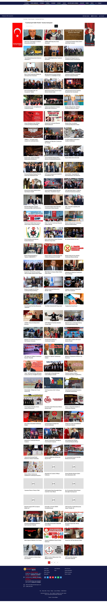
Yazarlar (102, 15)
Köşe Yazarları (47, 573)
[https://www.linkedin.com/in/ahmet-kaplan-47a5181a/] (55, 578)
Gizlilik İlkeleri (63, 591)
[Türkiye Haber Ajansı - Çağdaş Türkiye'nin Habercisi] (29, 569)
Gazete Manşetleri (68, 571)
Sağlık (64, 3)
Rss (40, 591)
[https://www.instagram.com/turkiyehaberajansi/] (50, 578)
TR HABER (26, 3)
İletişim (52, 591)
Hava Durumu (67, 569)
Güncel (47, 3)
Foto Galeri (94, 15)
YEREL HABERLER (34, 3)
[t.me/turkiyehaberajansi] (61, 578)
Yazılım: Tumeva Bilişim (53, 598)
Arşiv (55, 571)
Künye (48, 591)
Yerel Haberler (57, 569)
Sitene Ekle (44, 591)
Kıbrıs (87, 3)
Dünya (92, 3)
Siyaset (59, 3)
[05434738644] (58, 578)
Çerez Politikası (57, 591)
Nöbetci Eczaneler (68, 573)
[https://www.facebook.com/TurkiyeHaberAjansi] (45, 578)
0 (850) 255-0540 (29, 587)
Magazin (82, 3)
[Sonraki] (57, 563)
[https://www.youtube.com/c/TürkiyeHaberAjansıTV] (53, 578)
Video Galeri (86, 15)
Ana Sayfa (25, 19)
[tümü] (95, 3)
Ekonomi (53, 3)
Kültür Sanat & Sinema (73, 3)
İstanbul (42, 3)
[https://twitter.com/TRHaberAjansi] (48, 578)
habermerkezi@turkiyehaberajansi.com (33, 585)
